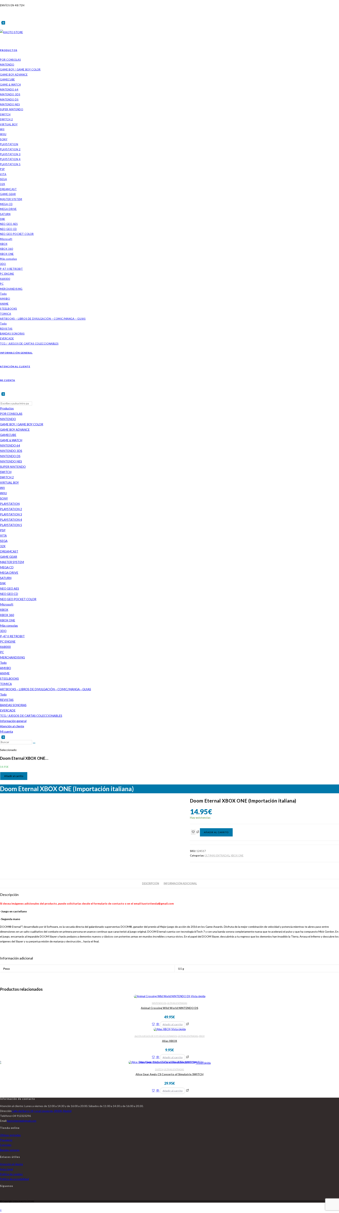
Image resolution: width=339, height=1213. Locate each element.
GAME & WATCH (11, 440)
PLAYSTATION (10, 503)
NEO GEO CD (9, 594)
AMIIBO (5, 668)
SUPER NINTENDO (13, 466)
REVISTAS (7, 699)
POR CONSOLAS (11, 413)
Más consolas (9, 625)
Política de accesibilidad (14, 1179)
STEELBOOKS (9, 678)
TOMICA (6, 684)
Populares (6, 1140)
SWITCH (5, 472)
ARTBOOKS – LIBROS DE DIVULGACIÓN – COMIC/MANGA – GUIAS (45, 689)
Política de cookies (11, 1174)
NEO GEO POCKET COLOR (18, 599)
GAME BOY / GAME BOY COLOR (21, 424)
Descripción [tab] (150, 883)
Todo (3, 662)
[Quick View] (158, 1024)
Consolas (5, 1144)
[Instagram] (1, 1195)
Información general (13, 721)
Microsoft (6, 604)
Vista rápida (197, 996)
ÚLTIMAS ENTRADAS (217, 855)
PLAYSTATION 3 (11, 514)
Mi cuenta (6, 731)
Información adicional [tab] (180, 883)
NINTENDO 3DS (11, 450)
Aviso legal (6, 1169)
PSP (2, 530)
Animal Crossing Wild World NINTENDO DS (169, 1008)
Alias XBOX (169, 1040)
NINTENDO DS (10, 456)
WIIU (3, 493)
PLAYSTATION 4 (11, 519)
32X (2, 546)
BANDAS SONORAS (13, 705)
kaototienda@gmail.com (21, 1120)
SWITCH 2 (7, 477)
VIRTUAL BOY (9, 482)
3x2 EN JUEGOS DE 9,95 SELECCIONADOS (155, 1035)
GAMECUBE (8, 435)
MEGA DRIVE (9, 572)
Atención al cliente (12, 726)
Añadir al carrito (13, 776)
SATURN (5, 578)
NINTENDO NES (11, 461)
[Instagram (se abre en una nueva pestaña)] (1, 10)
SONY (4, 498)
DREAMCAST (9, 551)
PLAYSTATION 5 (11, 525)
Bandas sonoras (9, 1150)
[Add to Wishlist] (193, 832)
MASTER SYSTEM (12, 562)
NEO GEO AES (9, 588)
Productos (7, 408)
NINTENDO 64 (10, 445)
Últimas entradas (10, 1135)
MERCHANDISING (12, 657)
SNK (3, 583)
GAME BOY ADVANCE (15, 429)
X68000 (5, 646)
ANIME (5, 673)
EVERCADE (7, 710)
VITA (3, 535)
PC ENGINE (7, 641)
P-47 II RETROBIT (12, 636)
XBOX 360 (7, 615)
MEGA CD (7, 567)
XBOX (4, 609)
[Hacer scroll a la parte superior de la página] (1, 1205)
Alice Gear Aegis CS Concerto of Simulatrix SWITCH (169, 1074)
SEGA (3, 541)
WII (2, 488)
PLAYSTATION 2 (11, 509)
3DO (3, 631)
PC (2, 652)
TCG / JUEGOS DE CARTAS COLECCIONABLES (31, 715)
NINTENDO (8, 419)
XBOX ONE (7, 620)
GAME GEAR (8, 556)
